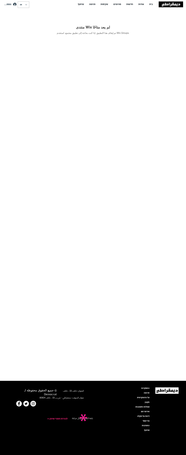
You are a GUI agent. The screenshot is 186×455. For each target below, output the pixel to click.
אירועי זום (145, 411)
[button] (141, 4)
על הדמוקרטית (143, 397)
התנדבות (146, 425)
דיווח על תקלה (143, 416)
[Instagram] (33, 403)
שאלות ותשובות (142, 406)
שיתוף (147, 430)
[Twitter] (26, 403)
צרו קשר (146, 420)
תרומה (147, 392)
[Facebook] (19, 403)
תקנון (147, 402)
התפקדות (145, 388)
